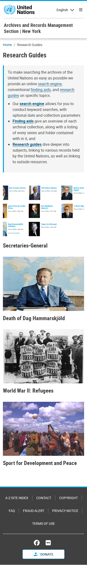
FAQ (12, 510)
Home (7, 44)
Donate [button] (46, 554)
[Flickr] (48, 543)
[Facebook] (38, 543)
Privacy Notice (65, 510)
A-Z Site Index (16, 497)
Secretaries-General (25, 245)
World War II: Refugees (28, 390)
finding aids (41, 89)
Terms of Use (43, 523)
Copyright (68, 497)
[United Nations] (19, 10)
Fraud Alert (33, 510)
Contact (43, 497)
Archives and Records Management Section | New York (38, 28)
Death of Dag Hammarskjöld (34, 318)
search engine (50, 83)
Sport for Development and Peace (40, 463)
